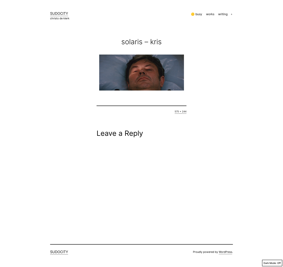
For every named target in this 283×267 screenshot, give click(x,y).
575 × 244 (180, 111)
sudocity (59, 13)
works (210, 14)
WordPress (225, 251)
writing (223, 14)
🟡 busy (196, 14)
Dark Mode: (270, 263)
